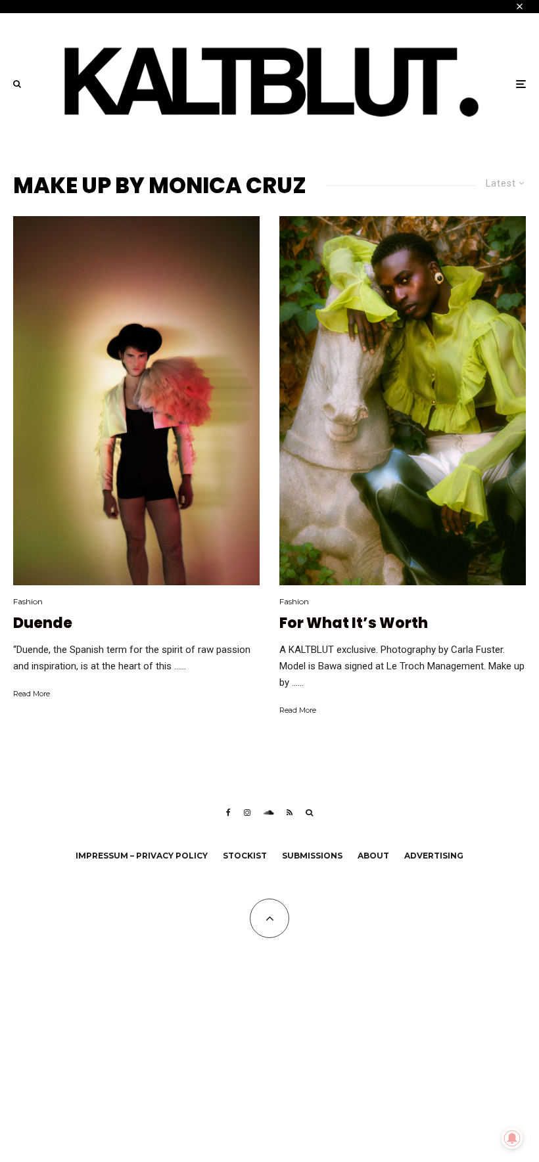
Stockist (245, 855)
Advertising (433, 855)
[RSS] (289, 812)
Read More (31, 693)
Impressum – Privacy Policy (142, 855)
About (373, 855)
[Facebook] (228, 812)
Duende (42, 623)
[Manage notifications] (512, 1138)
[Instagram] (247, 812)
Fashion (28, 601)
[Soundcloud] (268, 812)
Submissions (312, 855)
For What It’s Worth (353, 623)
